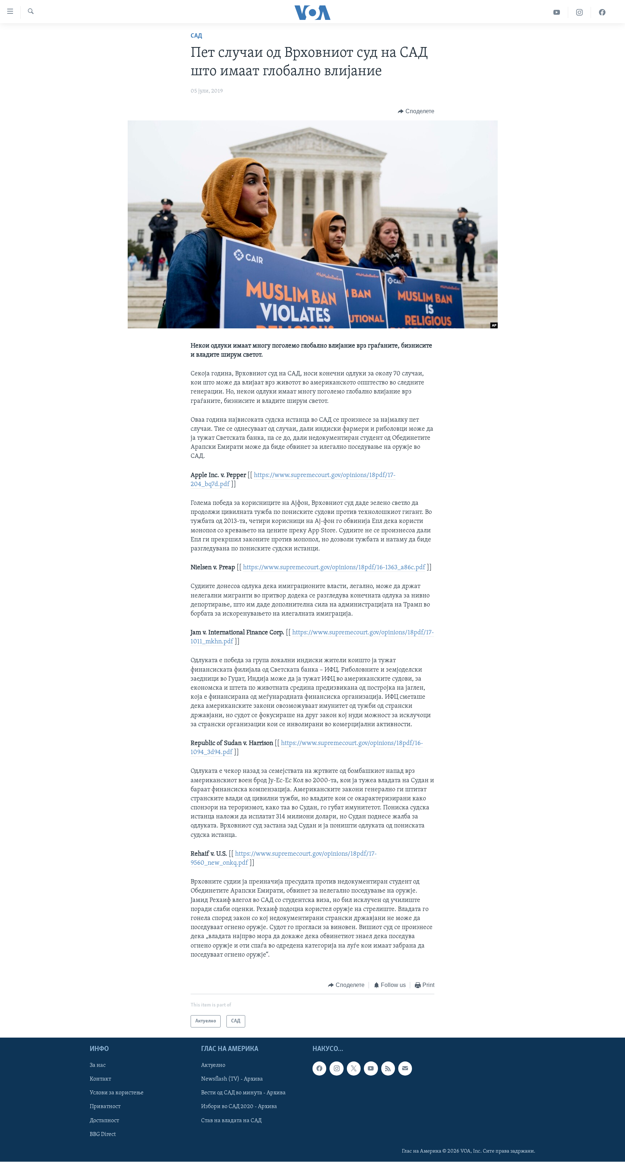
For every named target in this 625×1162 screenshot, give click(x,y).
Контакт (100, 1079)
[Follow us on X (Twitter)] (354, 1069)
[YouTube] (556, 12)
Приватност (105, 1107)
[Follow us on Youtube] (371, 1069)
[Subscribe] (405, 1069)
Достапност (104, 1121)
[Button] (416, 111)
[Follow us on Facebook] (319, 1069)
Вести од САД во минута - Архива (243, 1093)
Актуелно (213, 1066)
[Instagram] (579, 12)
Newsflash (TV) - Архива (232, 1079)
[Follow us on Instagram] (336, 1069)
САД (196, 36)
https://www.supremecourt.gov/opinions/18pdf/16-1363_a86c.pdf (334, 568)
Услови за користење (117, 1093)
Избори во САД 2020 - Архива (239, 1107)
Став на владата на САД (231, 1121)
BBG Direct (103, 1134)
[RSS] (388, 1069)
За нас (98, 1066)
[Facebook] (602, 12)
